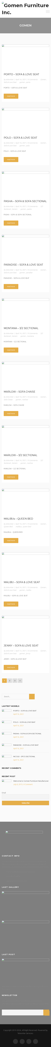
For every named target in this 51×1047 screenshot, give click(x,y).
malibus (19, 527)
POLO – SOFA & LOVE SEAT (20, 137)
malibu (28, 590)
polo (27, 146)
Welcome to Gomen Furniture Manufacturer (31, 781)
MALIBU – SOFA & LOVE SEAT (22, 582)
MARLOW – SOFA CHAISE (19, 391)
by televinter (8, 79)
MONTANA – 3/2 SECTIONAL (21, 328)
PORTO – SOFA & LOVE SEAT (21, 74)
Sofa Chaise (8, 400)
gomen (22, 82)
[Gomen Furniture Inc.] (25, 9)
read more (11, 96)
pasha (29, 209)
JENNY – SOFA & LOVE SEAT (21, 645)
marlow (25, 400)
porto (28, 82)
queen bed (27, 527)
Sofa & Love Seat (10, 82)
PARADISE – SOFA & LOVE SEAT (23, 264)
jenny (28, 653)
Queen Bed (8, 527)
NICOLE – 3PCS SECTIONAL (24, 756)
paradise (29, 273)
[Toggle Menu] (48, 11)
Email (4, 793)
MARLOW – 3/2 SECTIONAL (20, 455)
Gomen (43, 79)
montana (30, 336)
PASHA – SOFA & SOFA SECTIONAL (25, 201)
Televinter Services (25, 1033)
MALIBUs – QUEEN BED (18, 518)
